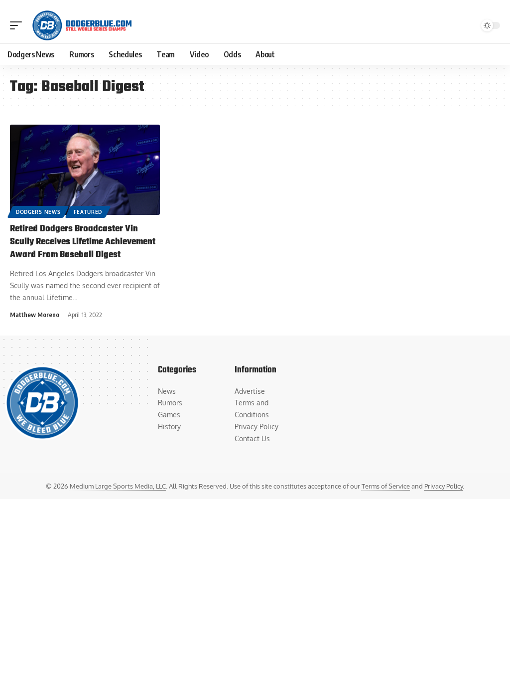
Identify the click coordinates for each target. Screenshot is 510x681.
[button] (18, 25)
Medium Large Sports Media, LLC (118, 486)
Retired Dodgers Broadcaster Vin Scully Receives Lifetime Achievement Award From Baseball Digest (82, 242)
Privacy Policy (443, 486)
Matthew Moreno (34, 315)
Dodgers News (38, 212)
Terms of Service (386, 486)
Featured (88, 212)
